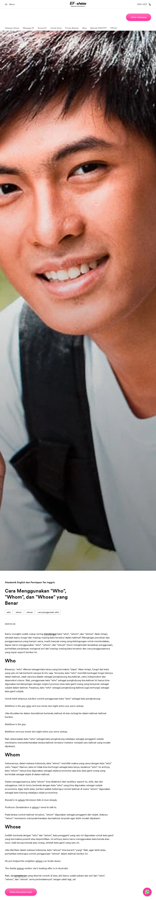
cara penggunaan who (48, 612)
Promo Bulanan (72, 28)
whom (19, 612)
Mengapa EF (28, 28)
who (9, 612)
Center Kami (56, 28)
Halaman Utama (12, 28)
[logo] (78, 4)
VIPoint (113, 28)
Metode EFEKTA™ (98, 28)
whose (30, 612)
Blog (84, 28)
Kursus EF (42, 28)
